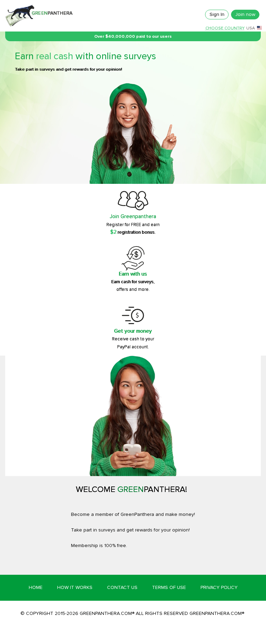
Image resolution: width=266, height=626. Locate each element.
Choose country (225, 28)
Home (36, 587)
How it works (74, 587)
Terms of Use (169, 587)
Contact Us (122, 587)
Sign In (217, 14)
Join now (245, 14)
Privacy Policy (219, 587)
